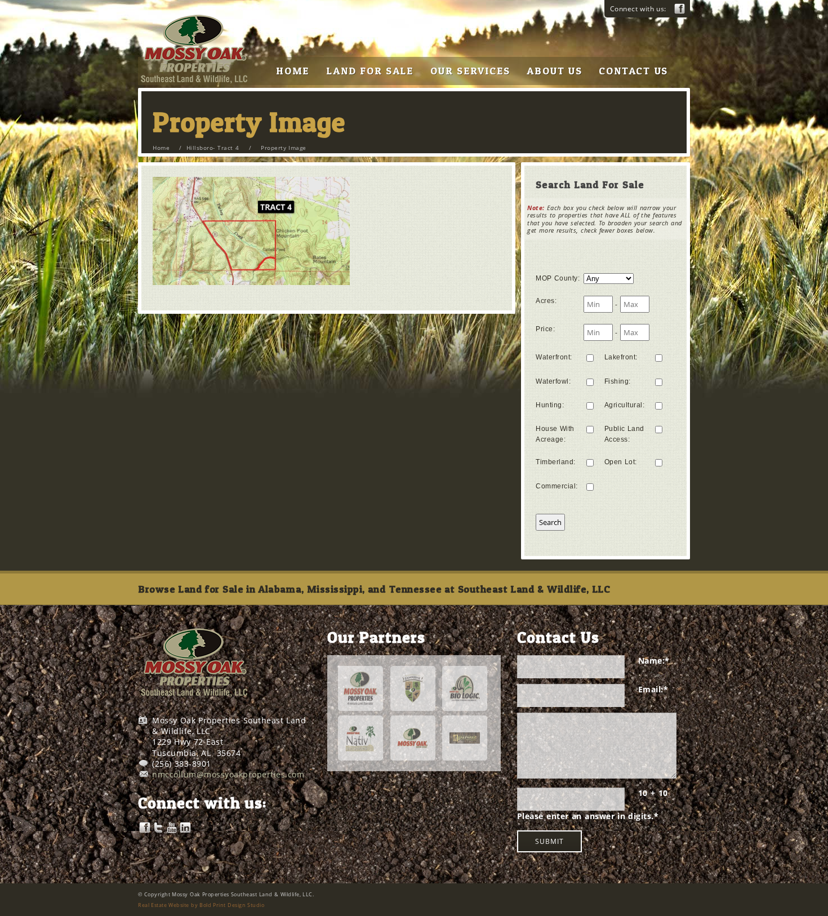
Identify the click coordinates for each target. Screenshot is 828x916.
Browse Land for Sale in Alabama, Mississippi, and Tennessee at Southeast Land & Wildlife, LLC (374, 589)
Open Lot (620, 462)
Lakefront (621, 357)
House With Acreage (555, 434)
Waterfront (554, 357)
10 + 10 (653, 793)
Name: (654, 660)
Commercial (557, 486)
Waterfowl (553, 381)
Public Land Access (624, 434)
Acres (546, 301)
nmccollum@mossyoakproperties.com (228, 774)
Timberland (556, 462)
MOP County (558, 278)
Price (545, 329)
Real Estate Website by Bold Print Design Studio (201, 905)
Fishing (617, 381)
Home (161, 148)
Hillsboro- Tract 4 (212, 148)
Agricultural (624, 405)
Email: (653, 689)
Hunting (550, 405)
